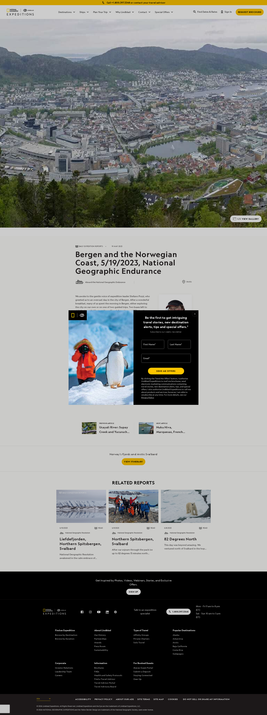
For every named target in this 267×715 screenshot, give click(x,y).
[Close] (195, 314)
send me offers (165, 371)
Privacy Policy (147, 397)
